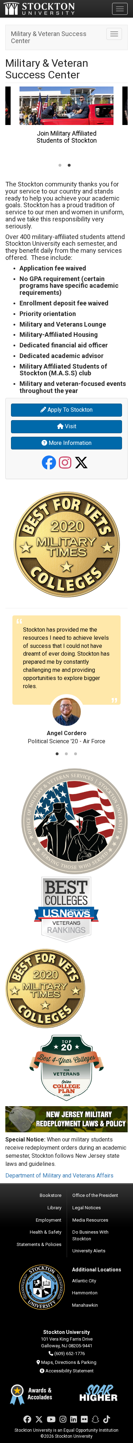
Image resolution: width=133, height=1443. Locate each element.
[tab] (60, 165)
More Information (69, 443)
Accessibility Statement (69, 1370)
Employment (48, 1220)
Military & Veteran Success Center (49, 37)
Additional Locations (96, 1269)
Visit (69, 426)
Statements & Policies (39, 1244)
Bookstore (50, 1195)
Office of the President (95, 1195)
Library (54, 1207)
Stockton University (39, 8)
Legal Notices (86, 1207)
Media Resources (90, 1220)
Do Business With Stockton (90, 1235)
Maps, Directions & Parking (68, 1362)
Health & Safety (45, 1232)
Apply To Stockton (69, 409)
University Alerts (88, 1250)
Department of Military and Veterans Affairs (59, 1175)
